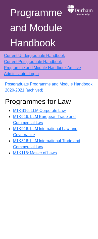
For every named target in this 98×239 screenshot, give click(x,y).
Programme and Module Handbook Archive (42, 68)
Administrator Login (21, 74)
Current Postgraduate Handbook (33, 61)
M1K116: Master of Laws (35, 153)
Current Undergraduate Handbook (34, 55)
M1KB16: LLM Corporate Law (39, 110)
